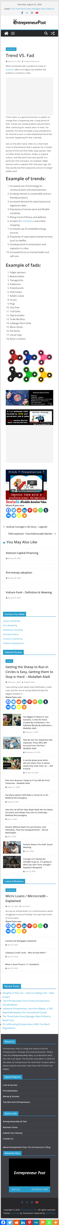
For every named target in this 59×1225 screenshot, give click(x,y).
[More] (24, 515)
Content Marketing (11, 621)
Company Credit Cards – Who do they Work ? (25, 952)
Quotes (9, 661)
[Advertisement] (29, 96)
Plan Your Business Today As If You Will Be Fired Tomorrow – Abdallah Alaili (27, 781)
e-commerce (27, 221)
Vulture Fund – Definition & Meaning (29, 592)
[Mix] (35, 510)
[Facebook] (8, 510)
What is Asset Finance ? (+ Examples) (22, 964)
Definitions (11, 49)
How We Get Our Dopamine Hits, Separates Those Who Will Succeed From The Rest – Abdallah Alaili (38, 744)
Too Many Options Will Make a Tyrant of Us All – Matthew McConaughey (27, 796)
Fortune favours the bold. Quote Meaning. (38, 846)
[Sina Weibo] (19, 515)
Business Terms (10, 1127)
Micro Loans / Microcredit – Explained (26, 898)
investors (10, 69)
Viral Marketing (10, 625)
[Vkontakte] (8, 515)
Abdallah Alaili (29, 682)
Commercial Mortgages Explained (20, 941)
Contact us (8, 1138)
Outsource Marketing (13, 638)
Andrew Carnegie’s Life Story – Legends (26, 526)
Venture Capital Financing (22, 553)
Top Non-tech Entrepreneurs (16, 1102)
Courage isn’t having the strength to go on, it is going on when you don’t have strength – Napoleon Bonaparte (37, 863)
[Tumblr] (45, 510)
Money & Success (11, 1096)
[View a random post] (52, 33)
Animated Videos (11, 634)
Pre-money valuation (19, 572)
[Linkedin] (24, 510)
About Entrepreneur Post (15, 1147)
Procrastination (10, 1090)
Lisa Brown (26, 906)
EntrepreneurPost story (22, 1055)
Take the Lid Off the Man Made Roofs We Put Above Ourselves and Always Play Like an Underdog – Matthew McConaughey (29, 812)
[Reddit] (19, 510)
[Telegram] (13, 515)
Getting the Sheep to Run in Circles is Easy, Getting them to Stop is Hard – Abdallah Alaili (29, 672)
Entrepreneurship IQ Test (15, 1121)
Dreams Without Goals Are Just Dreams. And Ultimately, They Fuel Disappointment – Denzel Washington (26, 830)
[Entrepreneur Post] (6, 33)
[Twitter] (13, 510)
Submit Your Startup (12, 1133)
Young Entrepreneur (32, 61)
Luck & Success (10, 1085)
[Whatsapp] (40, 510)
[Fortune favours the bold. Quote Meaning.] (12, 847)
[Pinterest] (29, 510)
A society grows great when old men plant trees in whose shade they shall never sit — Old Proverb (38, 764)
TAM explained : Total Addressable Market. (30, 533)
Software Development (13, 643)
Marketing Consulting (13, 630)
